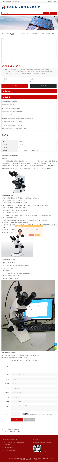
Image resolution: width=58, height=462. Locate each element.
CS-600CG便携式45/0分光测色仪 (12, 431)
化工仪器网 (34, 459)
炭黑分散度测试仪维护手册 (8, 104)
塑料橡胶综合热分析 (36, 33)
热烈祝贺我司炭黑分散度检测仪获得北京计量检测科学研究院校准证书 (17, 118)
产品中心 (29, 33)
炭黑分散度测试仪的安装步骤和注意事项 (11, 108)
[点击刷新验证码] (25, 414)
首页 (24, 33)
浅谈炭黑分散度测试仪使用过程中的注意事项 (12, 121)
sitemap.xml (24, 459)
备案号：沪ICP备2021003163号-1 (42, 458)
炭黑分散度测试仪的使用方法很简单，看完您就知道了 (14, 128)
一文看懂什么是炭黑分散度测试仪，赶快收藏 (12, 125)
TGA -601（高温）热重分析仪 (12, 429)
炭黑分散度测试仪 (46, 33)
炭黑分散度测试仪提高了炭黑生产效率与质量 (12, 111)
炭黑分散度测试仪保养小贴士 (8, 115)
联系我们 (54, 1)
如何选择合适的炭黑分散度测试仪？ (10, 101)
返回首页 (50, 1)
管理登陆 (52, 458)
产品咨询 (14, 85)
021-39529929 (55, 344)
